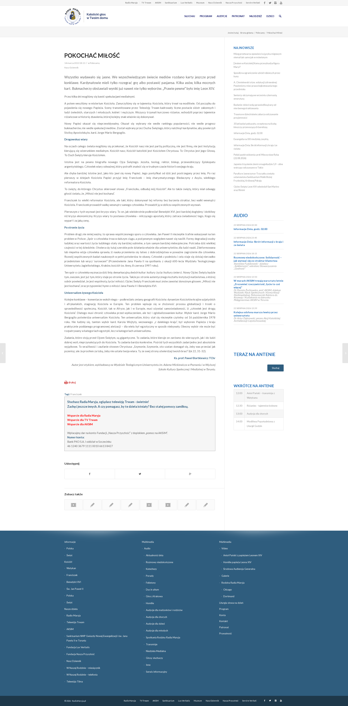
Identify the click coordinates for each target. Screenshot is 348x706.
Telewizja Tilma (75, 681)
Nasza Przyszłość (234, 2)
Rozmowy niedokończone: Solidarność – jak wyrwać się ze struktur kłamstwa (258, 259)
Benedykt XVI (74, 582)
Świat (69, 555)
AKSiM (158, 2)
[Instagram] (275, 2)
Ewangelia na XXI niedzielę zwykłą (251, 139)
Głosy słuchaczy (154, 657)
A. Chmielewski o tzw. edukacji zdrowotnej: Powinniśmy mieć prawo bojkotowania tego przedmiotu (255, 86)
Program (224, 609)
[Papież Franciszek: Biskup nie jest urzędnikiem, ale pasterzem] (130, 504)
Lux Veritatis (186, 2)
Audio (241, 215)
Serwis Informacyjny (156, 671)
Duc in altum (152, 589)
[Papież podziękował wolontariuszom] (149, 504)
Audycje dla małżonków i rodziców (164, 610)
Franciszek (76, 394)
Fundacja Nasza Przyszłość (81, 654)
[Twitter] (270, 2)
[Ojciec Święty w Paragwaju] (111, 504)
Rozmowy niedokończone (159, 562)
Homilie (150, 603)
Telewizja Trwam (75, 622)
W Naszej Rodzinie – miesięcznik (83, 667)
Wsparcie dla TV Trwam (82, 419)
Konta (222, 615)
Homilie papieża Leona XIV (237, 562)
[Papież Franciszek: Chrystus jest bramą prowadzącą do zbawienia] (187, 504)
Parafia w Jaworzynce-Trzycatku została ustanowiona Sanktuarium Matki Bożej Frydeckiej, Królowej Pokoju (254, 177)
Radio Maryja (131, 2)
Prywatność (225, 633)
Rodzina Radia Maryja (233, 582)
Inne (148, 664)
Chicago (227, 589)
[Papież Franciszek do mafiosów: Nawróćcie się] (205, 504)
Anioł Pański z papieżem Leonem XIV (242, 555)
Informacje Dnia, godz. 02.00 (248, 133)
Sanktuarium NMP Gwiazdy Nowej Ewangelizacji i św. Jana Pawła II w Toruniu (97, 638)
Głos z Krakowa (154, 596)
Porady (150, 575)
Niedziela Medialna (156, 651)
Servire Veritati (253, 2)
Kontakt (223, 621)
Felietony (151, 582)
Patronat (224, 627)
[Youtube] (281, 2)
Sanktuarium (171, 2)
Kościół (68, 561)
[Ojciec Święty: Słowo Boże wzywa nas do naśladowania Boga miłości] (92, 504)
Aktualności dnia (154, 555)
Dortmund (228, 596)
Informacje (70, 541)
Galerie (225, 575)
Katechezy (151, 568)
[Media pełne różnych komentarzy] (3, 353)
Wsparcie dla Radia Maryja (83, 415)
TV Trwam (146, 2)
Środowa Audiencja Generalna (239, 568)
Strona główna (246, 33)
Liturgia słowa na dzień (231, 602)
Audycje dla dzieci (155, 623)
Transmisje (151, 644)
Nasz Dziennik (215, 2)
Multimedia (148, 541)
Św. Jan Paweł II (75, 588)
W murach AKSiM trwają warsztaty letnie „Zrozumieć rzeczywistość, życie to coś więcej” (258, 284)
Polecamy (260, 33)
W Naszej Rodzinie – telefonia (82, 674)
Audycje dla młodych (157, 630)
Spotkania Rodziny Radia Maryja (163, 637)
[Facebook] (264, 2)
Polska (70, 548)
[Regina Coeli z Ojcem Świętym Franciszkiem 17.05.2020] (73, 504)
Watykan (71, 568)
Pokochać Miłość (92, 55)
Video (224, 548)
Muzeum (200, 2)
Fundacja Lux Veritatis (78, 647)
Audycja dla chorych (156, 617)
